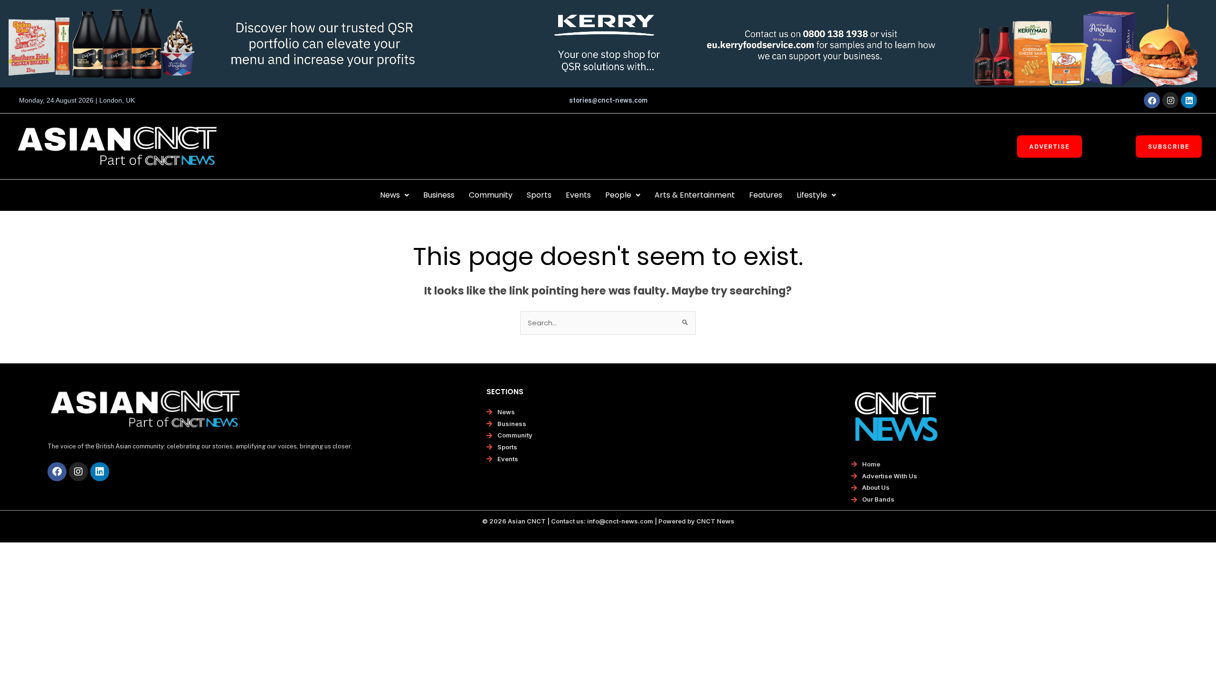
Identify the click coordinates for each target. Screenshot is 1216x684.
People (618, 195)
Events (578, 195)
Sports (539, 195)
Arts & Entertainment (695, 195)
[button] (394, 195)
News (390, 195)
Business (439, 195)
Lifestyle (812, 195)
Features (765, 195)
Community (491, 195)
